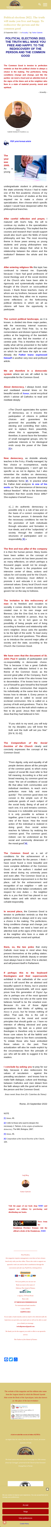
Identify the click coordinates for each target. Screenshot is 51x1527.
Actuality (25, 33)
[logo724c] (21, 4)
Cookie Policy (24, 1524)
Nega (25, 1512)
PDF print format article (20, 141)
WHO (40, 1206)
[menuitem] (38, 4)
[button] (47, 1489)
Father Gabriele (37, 33)
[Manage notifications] (5, 1522)
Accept (25, 1505)
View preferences (25, 1518)
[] (10, 448)
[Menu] (44, 4)
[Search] (38, 4)
